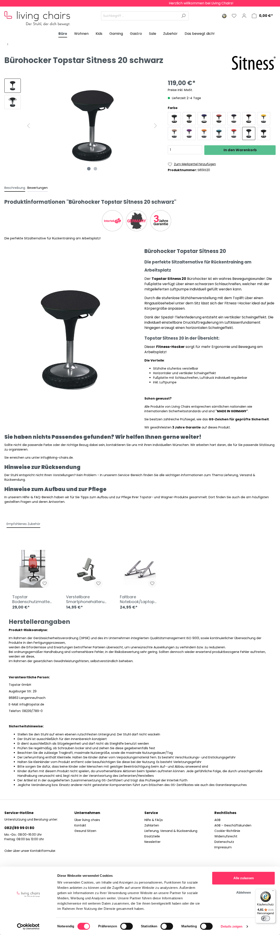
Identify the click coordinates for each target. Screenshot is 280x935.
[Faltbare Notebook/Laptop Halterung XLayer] (140, 570)
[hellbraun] (174, 133)
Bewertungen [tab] (37, 188)
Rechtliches (225, 812)
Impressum (223, 847)
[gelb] (263, 118)
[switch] (126, 926)
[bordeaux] (219, 118)
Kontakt (80, 825)
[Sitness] (254, 63)
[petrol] (219, 133)
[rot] (233, 133)
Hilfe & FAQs (153, 820)
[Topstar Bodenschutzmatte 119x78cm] (32, 570)
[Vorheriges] (28, 126)
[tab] (14, 188)
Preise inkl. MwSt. (180, 90)
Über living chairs (87, 820)
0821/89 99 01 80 (19, 827)
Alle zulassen (243, 878)
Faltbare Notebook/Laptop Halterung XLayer (137, 599)
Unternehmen (87, 812)
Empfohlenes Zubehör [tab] (23, 524)
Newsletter (152, 842)
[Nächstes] (155, 126)
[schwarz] (248, 133)
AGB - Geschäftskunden (232, 825)
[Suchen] (183, 15)
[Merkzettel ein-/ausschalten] (44, 583)
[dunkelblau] (233, 118)
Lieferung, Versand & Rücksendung (170, 831)
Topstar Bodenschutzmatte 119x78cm (31, 599)
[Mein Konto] (244, 16)
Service (151, 812)
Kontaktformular (42, 851)
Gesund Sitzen (85, 831)
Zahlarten (151, 825)
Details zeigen (231, 926)
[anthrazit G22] (189, 118)
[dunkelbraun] (248, 118)
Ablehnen (243, 892)
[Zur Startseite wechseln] (37, 15)
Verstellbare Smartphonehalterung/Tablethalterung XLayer (85, 599)
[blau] (204, 118)
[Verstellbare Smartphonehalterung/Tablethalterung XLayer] (86, 570)
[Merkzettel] (234, 16)
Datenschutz (224, 842)
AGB (217, 820)
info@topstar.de (31, 704)
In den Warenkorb (240, 150)
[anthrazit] (174, 118)
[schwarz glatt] (263, 133)
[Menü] (273, 891)
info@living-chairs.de (57, 457)
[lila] (189, 133)
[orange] (204, 133)
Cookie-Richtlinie (227, 831)
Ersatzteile (152, 836)
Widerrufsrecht (225, 836)
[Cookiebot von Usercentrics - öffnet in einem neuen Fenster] (28, 926)
